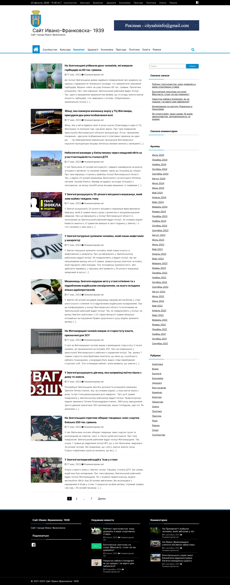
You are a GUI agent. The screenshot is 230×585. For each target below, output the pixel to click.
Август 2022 (158, 291)
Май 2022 (157, 305)
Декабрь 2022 (159, 272)
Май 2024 (157, 192)
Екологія (156, 373)
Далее (102, 498)
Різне (155, 420)
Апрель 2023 (159, 254)
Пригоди (138, 2)
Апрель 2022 (159, 310)
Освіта (162, 2)
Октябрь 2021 (159, 338)
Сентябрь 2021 (160, 343)
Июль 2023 (158, 239)
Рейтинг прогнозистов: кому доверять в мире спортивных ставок (174, 85)
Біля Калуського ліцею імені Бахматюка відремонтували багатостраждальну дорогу (177, 558)
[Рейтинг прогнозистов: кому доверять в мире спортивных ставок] (96, 530)
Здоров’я (111, 2)
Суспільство (70, 2)
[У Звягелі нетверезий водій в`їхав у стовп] (46, 481)
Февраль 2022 (159, 319)
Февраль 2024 (159, 206)
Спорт (155, 430)
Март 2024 (158, 202)
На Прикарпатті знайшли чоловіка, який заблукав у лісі (178, 530)
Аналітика (157, 364)
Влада (155, 368)
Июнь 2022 (158, 301)
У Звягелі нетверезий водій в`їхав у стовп (91, 459)
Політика (151, 2)
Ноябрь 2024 (159, 164)
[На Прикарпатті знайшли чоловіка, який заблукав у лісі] (155, 530)
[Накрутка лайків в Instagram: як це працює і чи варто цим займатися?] (96, 562)
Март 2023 (158, 258)
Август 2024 (158, 178)
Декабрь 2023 (159, 216)
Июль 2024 (158, 183)
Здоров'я (157, 383)
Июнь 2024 (158, 188)
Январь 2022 (159, 324)
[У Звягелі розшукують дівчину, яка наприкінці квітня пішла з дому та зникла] (46, 394)
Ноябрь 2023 (159, 221)
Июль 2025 (158, 155)
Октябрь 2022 (159, 282)
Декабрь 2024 (159, 159)
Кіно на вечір (159, 387)
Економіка (124, 2)
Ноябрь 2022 (159, 277)
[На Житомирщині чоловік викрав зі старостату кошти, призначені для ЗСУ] (46, 353)
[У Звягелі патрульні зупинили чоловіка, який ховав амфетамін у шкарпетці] (46, 258)
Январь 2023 (159, 268)
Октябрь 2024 (159, 169)
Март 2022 (158, 315)
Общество (157, 401)
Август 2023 (158, 235)
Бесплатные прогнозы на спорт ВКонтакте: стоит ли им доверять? (170, 93)
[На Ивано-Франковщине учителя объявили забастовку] (155, 544)
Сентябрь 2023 (160, 230)
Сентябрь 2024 (160, 173)
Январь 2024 (159, 211)
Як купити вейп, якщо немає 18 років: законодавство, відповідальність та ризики (172, 116)
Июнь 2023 (158, 244)
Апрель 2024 (159, 197)
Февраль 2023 (159, 263)
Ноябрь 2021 (159, 334)
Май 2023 (157, 249)
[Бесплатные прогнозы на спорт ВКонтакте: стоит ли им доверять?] (96, 546)
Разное (173, 2)
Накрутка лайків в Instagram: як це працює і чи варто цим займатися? (170, 100)
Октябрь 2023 (159, 225)
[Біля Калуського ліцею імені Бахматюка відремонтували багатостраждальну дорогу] (155, 557)
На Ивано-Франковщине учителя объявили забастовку (178, 543)
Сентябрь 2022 (160, 287)
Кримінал (98, 2)
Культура (85, 2)
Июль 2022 (158, 296)
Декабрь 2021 (159, 329)
